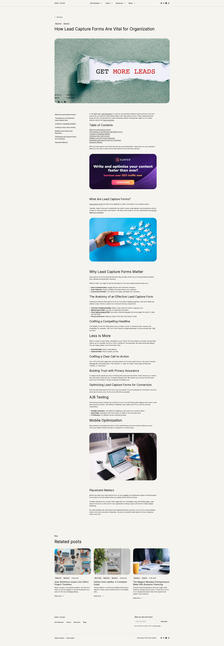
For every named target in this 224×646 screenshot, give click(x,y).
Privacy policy (157, 626)
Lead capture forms (96, 204)
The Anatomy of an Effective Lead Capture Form (64, 119)
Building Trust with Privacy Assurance (64, 132)
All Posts (59, 17)
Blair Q (57, 98)
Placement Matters (61, 142)
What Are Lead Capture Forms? (65, 114)
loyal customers (108, 120)
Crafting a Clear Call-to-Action (65, 127)
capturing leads (106, 114)
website (125, 495)
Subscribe (164, 621)
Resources (119, 3)
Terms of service (59, 638)
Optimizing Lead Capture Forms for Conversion (65, 138)
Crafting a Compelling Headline (65, 124)
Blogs (130, 3)
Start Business (95, 3)
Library (107, 3)
